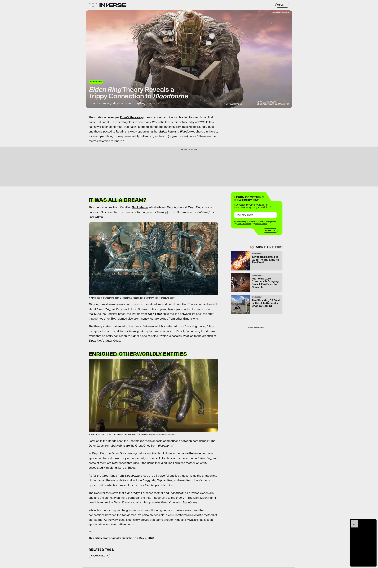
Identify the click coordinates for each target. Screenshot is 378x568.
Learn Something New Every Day (249, 198)
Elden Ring (166, 131)
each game (155, 314)
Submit (269, 230)
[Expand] (353, 522)
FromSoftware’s (130, 117)
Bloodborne (187, 131)
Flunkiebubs (140, 207)
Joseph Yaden (235, 104)
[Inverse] (112, 5)
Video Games (98, 555)
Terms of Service (244, 224)
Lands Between (191, 453)
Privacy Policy (261, 224)
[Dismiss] (373, 522)
